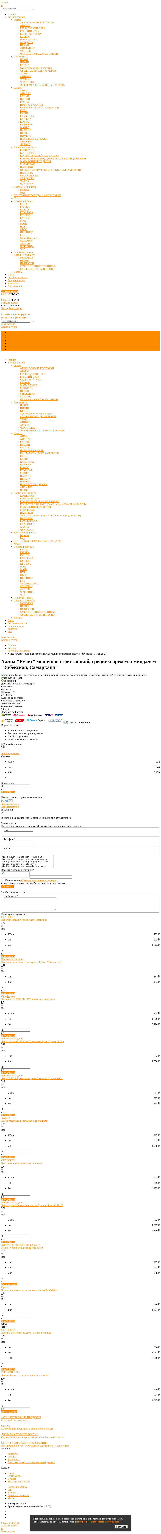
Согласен (121, 1527)
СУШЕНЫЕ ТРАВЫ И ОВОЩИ (38, 269)
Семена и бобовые (24, 201)
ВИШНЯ (25, 99)
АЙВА (23, 90)
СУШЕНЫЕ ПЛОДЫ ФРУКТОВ (38, 70)
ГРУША (24, 102)
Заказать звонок (9, 291)
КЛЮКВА (25, 119)
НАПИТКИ (26, 167)
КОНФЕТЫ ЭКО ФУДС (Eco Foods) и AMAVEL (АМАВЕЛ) (53, 158)
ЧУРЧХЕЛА (26, 184)
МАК (23, 221)
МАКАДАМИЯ (28, 39)
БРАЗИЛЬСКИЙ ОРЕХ (32, 28)
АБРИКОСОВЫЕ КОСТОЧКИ (37, 22)
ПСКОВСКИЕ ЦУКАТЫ (33, 138)
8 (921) (5, 294)
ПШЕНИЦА (27, 232)
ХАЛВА (24, 181)
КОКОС (24, 121)
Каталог (12, 648)
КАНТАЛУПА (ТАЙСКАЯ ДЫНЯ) (39, 107)
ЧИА (22, 249)
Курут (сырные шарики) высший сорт (21, 1163)
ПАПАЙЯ (25, 130)
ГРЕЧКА (25, 206)
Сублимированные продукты (36, 68)
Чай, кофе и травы (23, 252)
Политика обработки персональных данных (31, 1462)
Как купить (14, 1459)
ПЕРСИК (25, 133)
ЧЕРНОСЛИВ (28, 82)
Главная (12, 14)
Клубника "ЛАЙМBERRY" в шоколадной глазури (28, 999)
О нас (11, 274)
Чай (10, 1489)
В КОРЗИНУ (8, 792)
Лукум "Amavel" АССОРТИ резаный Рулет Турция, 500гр (32, 1041)
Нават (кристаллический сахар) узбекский (24, 919)
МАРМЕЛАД (27, 164)
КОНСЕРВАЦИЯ (29, 153)
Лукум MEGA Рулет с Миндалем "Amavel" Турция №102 (32, 1078)
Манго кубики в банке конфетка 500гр (22, 1247)
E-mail (7, 848)
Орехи (17, 19)
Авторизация (15, 286)
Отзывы (12, 1456)
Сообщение (11, 896)
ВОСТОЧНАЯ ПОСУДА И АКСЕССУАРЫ (37, 195)
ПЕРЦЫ (24, 260)
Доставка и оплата (17, 277)
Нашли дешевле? (10, 753)
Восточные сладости (25, 147)
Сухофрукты (20, 56)
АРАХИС (25, 25)
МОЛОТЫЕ (26, 257)
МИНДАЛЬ (26, 42)
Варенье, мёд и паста (25, 187)
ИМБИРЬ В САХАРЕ (32, 104)
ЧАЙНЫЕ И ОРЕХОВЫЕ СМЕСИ (39, 53)
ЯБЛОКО (25, 144)
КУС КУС (25, 218)
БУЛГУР (24, 204)
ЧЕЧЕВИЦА (27, 246)
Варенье (24, 189)
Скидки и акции (16, 280)
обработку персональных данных (38, 880)
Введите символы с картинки (17, 870)
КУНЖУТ (25, 215)
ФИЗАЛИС (26, 141)
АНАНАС (25, 93)
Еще (10, 349)
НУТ (22, 226)
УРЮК (24, 73)
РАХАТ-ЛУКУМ (29, 175)
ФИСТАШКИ (27, 48)
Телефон (9, 839)
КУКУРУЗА (26, 212)
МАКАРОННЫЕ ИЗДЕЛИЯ (35, 161)
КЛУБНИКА (27, 116)
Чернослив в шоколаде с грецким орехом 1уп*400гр (29, 1290)
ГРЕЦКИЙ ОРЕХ (29, 31)
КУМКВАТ (26, 124)
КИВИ (23, 110)
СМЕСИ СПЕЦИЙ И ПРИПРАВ (38, 266)
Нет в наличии (9, 1284)
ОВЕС (23, 229)
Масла (17, 198)
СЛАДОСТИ (27, 178)
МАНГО (24, 127)
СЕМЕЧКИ (26, 240)
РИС (22, 235)
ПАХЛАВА (26, 172)
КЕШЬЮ (25, 36)
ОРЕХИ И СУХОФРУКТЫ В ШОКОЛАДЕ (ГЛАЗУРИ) (50, 170)
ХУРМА (24, 79)
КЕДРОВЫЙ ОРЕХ (31, 34)
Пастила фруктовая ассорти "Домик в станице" (26, 1332)
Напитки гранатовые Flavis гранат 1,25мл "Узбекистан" (31, 962)
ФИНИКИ (25, 76)
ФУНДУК (25, 51)
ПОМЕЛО (25, 136)
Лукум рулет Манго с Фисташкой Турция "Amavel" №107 (32, 1205)
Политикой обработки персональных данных (97, 1522)
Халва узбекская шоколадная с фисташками (24, 1120)
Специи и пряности (24, 254)
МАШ (23, 223)
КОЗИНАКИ (27, 150)
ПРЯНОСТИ (27, 263)
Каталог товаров (16, 17)
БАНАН (24, 96)
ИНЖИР (24, 62)
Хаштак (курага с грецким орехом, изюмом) (24, 1375)
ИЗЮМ (24, 59)
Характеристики (10, 804)
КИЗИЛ (24, 113)
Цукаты (18, 87)
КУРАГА (25, 65)
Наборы (18, 271)
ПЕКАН (24, 45)
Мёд (22, 192)
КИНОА (24, 209)
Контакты (13, 283)
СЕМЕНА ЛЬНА (29, 237)
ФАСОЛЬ (25, 243)
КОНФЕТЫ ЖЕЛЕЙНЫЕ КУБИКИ (39, 155)
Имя (6, 830)
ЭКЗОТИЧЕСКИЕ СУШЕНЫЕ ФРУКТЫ (42, 85)
